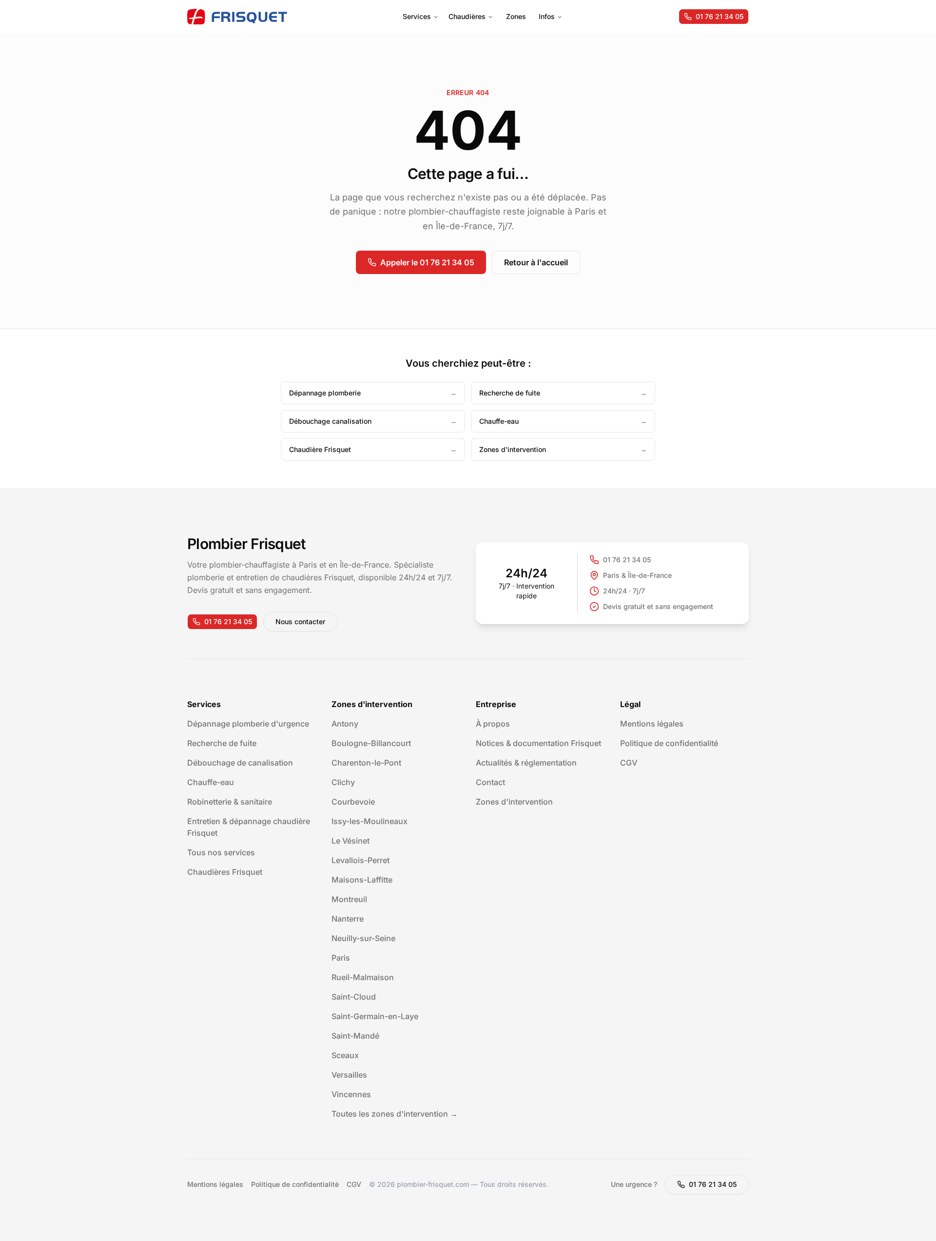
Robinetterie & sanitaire (229, 802)
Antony (345, 724)
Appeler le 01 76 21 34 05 (427, 262)
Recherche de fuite (221, 743)
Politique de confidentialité (669, 743)
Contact (490, 782)
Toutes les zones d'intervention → (395, 1114)
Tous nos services (221, 852)
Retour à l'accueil (536, 262)
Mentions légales (651, 724)
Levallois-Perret (361, 860)
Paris (341, 958)
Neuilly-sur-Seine (363, 938)
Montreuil (349, 899)
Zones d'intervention (514, 802)
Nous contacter (300, 621)
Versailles (349, 1075)
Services (417, 16)
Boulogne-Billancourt (371, 743)
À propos (493, 724)
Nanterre (348, 919)
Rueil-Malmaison (363, 977)
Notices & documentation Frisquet (538, 743)
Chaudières (467, 16)
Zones (516, 16)
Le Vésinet (351, 841)
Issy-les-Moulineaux (370, 821)
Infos (547, 16)
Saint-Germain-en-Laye (375, 1016)
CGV (628, 763)
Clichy (343, 782)
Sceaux (345, 1055)
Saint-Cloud (354, 997)
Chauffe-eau (210, 782)
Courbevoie (353, 802)
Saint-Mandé (355, 1036)
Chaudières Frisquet (224, 872)
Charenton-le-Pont (366, 763)
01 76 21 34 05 (719, 16)
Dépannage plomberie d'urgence (248, 724)
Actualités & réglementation (526, 763)
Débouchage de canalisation (240, 763)
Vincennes (351, 1094)
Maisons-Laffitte (362, 880)
